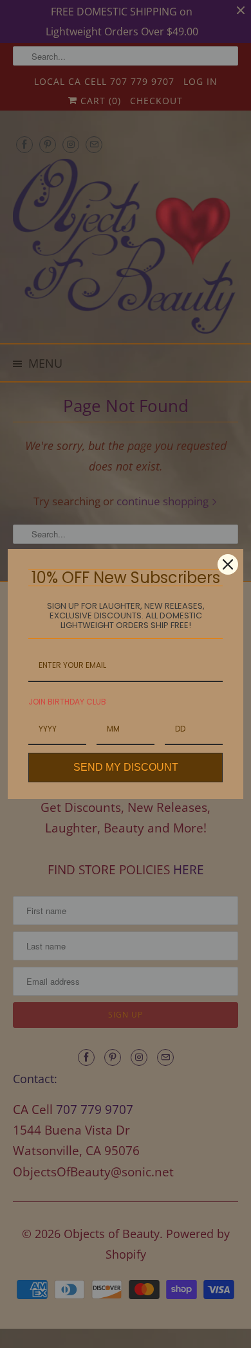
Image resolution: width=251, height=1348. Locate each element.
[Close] (227, 564)
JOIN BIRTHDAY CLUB (67, 701)
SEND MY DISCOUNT (125, 767)
